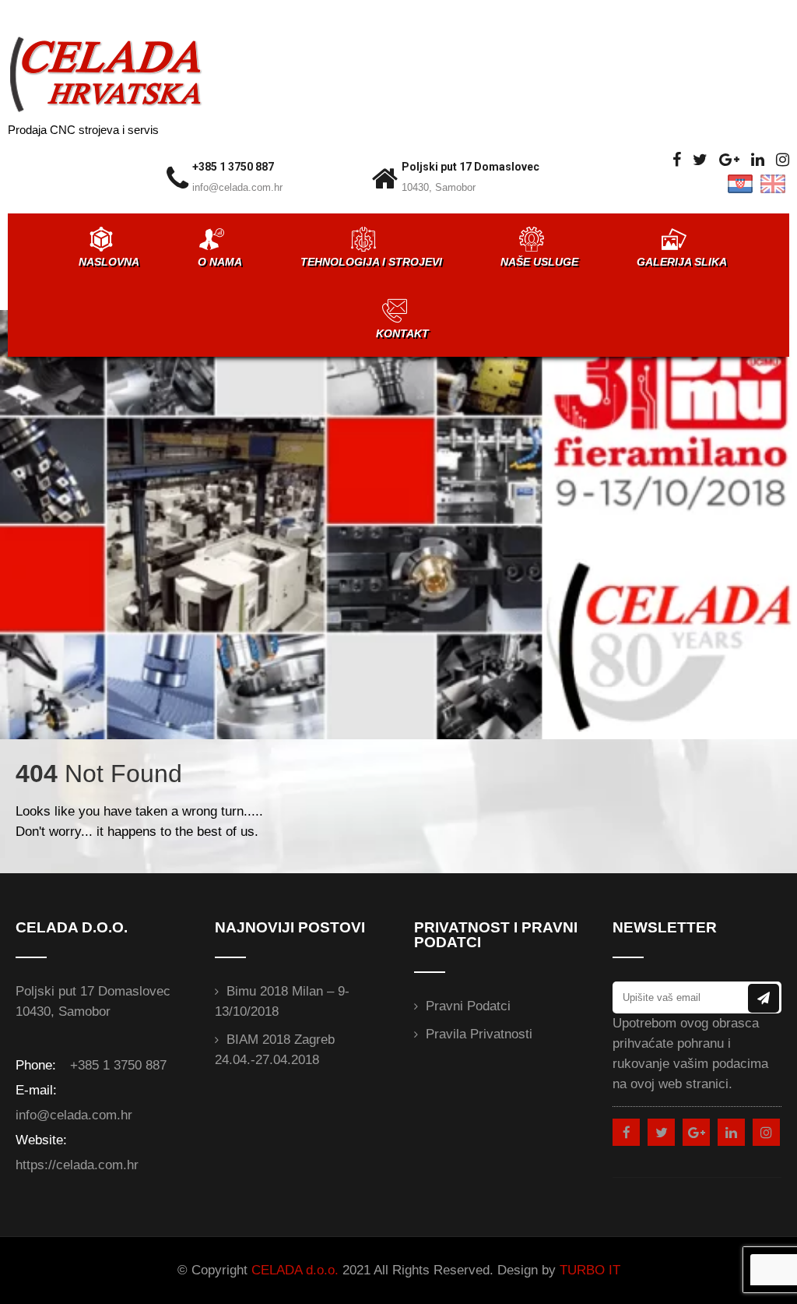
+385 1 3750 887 (233, 166)
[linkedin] (757, 160)
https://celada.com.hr (77, 1165)
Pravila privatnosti (479, 1034)
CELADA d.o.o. (295, 1270)
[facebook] (676, 160)
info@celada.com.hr (237, 187)
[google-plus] (729, 160)
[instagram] (782, 160)
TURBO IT (590, 1270)
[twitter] (700, 160)
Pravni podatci (468, 1006)
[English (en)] (772, 183)
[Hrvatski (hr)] (740, 183)
